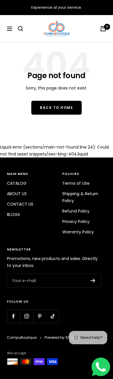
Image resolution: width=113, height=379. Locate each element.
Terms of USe (76, 183)
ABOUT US (17, 194)
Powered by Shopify (62, 337)
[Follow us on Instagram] (26, 316)
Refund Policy (76, 211)
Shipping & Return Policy (80, 197)
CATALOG (16, 183)
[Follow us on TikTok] (52, 316)
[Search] (20, 28)
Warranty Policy (78, 232)
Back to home (56, 107)
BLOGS (13, 214)
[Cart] (103, 28)
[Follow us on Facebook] (13, 316)
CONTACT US (20, 204)
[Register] (92, 281)
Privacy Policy (76, 221)
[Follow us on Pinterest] (39, 316)
